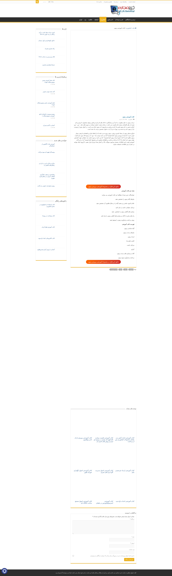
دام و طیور (110, 19)
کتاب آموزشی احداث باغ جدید (125, 501)
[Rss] (53, 2)
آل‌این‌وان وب (59, 573)
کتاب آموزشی (114, 269)
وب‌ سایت (131, 549)
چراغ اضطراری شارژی (48, 65)
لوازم (80, 19)
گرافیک (96, 19)
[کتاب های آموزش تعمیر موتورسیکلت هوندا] (61, 84)
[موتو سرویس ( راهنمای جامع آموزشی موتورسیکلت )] (61, 118)
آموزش (131, 269)
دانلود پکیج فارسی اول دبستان (46, 40)
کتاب (121, 269)
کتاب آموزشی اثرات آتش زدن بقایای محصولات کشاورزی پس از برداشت (124, 439)
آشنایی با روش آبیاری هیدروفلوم (46, 249)
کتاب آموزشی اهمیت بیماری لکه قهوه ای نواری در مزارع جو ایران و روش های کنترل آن (103, 439)
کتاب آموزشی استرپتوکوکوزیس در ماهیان (104, 502)
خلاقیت (90, 19)
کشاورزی (102, 19)
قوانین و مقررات (108, 1)
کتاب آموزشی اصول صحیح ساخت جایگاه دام (83, 502)
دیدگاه (132, 519)
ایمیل (132, 543)
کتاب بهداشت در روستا (48, 216)
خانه (133, 28)
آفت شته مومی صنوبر (49, 91)
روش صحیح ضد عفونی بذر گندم (46, 186)
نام (133, 537)
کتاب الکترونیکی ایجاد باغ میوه (46, 238)
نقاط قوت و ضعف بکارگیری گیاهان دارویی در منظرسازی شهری (47, 176)
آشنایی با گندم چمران (49, 125)
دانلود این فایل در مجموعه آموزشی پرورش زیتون (103, 186)
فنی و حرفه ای (119, 19)
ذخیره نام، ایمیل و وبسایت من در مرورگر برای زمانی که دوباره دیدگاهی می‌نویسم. (112, 555)
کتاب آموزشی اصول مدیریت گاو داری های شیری (104, 471)
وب (85, 19)
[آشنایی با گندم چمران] (61, 129)
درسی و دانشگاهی (130, 19)
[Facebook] (51, 2)
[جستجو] (37, 1)
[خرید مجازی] (122, 10)
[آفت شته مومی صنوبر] (61, 96)
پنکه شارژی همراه (50, 48)
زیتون (125, 269)
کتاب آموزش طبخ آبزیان (48, 227)
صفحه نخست (132, 1)
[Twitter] (49, 2)
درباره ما (116, 1)
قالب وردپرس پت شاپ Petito (47, 57)
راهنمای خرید (123, 1)
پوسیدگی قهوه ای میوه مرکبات (46, 152)
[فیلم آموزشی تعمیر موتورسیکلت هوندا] (61, 107)
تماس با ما (99, 1)
